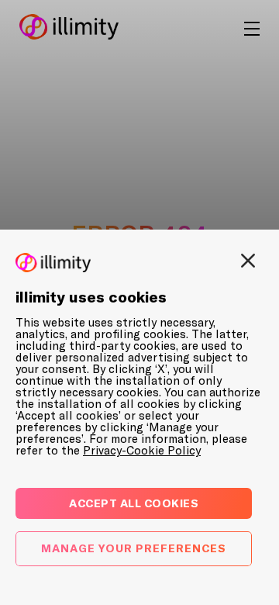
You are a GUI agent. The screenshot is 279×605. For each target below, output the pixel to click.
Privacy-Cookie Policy (142, 451)
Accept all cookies (133, 503)
